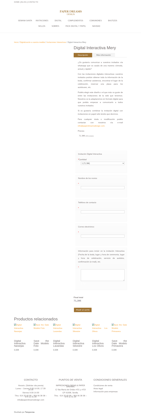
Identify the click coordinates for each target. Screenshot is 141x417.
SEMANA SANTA (25, 21)
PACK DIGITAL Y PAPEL (76, 26)
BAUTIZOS (112, 21)
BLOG (23, 2)
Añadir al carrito (83, 310)
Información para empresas (105, 391)
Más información (103, 55)
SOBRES (55, 26)
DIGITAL (58, 21)
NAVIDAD (96, 26)
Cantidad (82, 159)
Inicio (16, 42)
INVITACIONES (42, 21)
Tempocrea (29, 412)
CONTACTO (33, 2)
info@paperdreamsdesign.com (91, 126)
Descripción (83, 55)
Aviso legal (98, 388)
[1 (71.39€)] (102, 163)
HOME (17, 2)
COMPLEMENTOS (75, 21)
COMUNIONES (96, 21)
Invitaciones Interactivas (56, 42)
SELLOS (41, 26)
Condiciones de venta (102, 385)
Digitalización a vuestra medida (32, 42)
